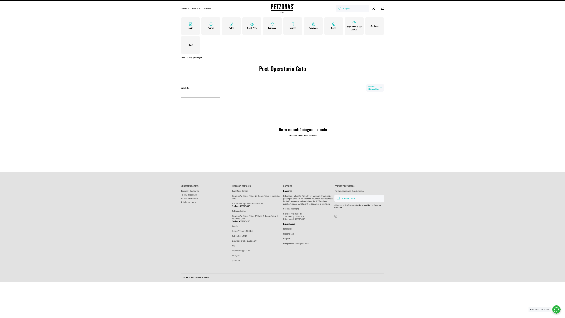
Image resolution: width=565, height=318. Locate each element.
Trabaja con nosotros (188, 202)
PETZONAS (190, 277)
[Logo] (282, 8)
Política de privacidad (363, 205)
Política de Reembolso (189, 198)
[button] (382, 8)
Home (183, 58)
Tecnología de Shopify (202, 277)
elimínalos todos (310, 135)
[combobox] (352, 8)
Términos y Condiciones (190, 191)
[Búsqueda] (338, 8)
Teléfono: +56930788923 (241, 206)
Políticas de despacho (189, 194)
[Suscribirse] (380, 198)
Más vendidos (373, 89)
